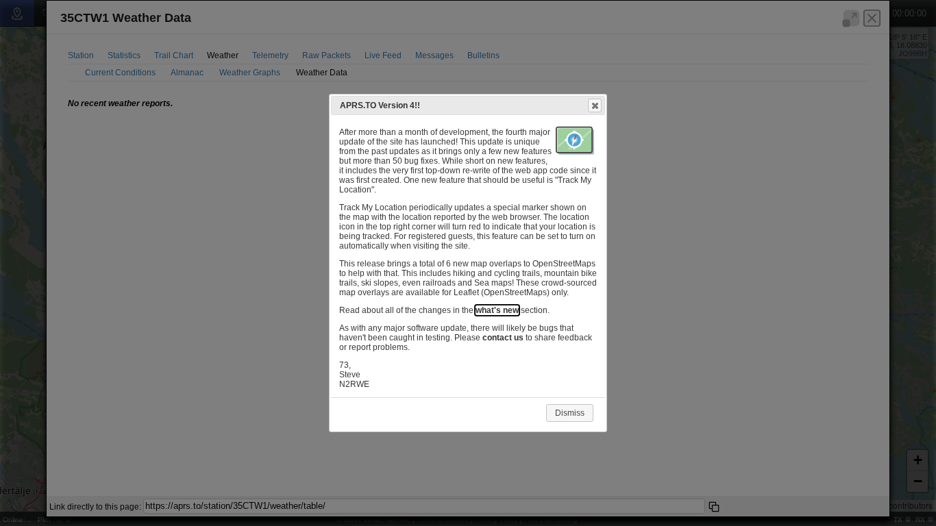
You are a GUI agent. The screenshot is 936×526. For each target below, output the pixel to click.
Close (595, 105)
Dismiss (569, 413)
